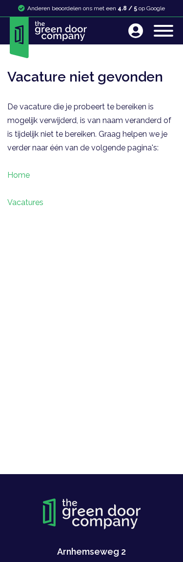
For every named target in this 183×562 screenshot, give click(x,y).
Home (18, 175)
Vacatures (25, 202)
